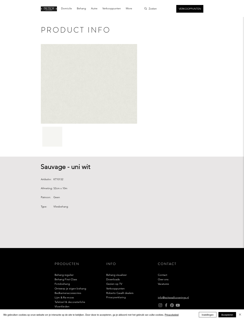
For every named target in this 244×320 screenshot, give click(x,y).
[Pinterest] (171, 305)
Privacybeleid (172, 314)
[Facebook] (166, 305)
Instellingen (208, 314)
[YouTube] (177, 305)
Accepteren (227, 314)
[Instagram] (160, 305)
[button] (81, 8)
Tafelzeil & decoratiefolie (70, 302)
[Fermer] (240, 314)
